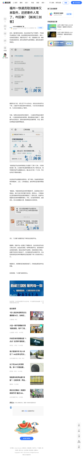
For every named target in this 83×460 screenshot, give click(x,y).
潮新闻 (11, 384)
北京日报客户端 (14, 358)
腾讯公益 (21, 450)
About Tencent (18, 448)
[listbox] (27, 353)
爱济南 (11, 371)
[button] (69, 14)
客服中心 (36, 450)
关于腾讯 (12, 448)
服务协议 (24, 448)
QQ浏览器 (26, 450)
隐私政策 (29, 448)
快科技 (11, 345)
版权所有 (29, 454)
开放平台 (34, 448)
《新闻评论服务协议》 (31, 402)
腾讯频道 (31, 450)
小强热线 (12, 319)
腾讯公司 (25, 454)
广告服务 (39, 448)
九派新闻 (12, 332)
